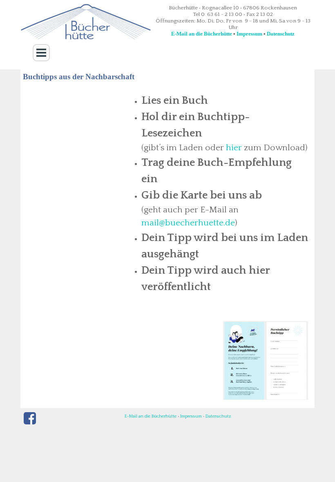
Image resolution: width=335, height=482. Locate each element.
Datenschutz (281, 34)
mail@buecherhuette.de (188, 223)
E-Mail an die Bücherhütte (201, 34)
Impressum (249, 34)
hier (234, 148)
